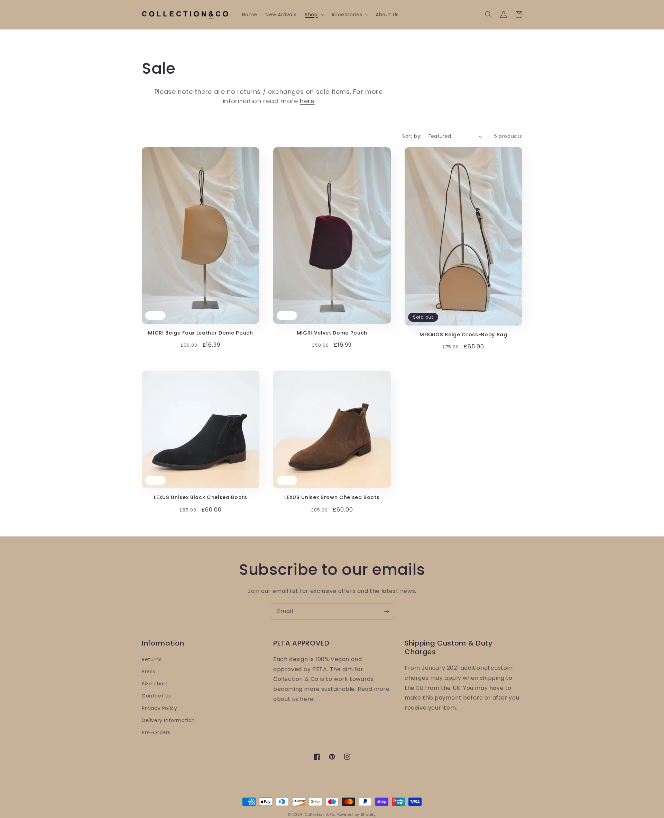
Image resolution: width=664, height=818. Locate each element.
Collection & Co (320, 814)
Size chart (155, 683)
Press (148, 671)
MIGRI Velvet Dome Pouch (332, 333)
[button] (314, 14)
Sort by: (411, 136)
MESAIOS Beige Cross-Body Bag (463, 334)
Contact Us (156, 695)
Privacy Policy (159, 708)
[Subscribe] (386, 611)
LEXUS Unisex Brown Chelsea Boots (331, 497)
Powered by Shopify (356, 814)
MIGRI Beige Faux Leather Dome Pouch (200, 333)
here (307, 101)
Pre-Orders (156, 732)
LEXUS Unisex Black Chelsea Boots (200, 497)
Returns (152, 659)
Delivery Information (168, 720)
